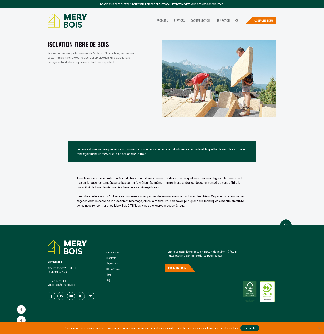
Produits (162, 20)
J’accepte (249, 328)
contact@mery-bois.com (63, 284)
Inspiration (223, 20)
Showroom (111, 258)
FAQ (108, 280)
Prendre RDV (177, 268)
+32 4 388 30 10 (59, 281)
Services (179, 20)
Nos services (112, 263)
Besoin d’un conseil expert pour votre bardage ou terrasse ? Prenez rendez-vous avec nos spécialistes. (162, 3)
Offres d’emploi (113, 269)
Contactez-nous (263, 20)
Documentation (200, 20)
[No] (319, 328)
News (108, 274)
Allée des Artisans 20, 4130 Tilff (62, 268)
